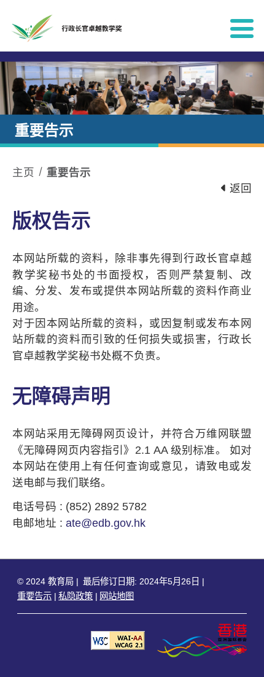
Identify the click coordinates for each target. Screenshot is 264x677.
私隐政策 (75, 596)
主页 (23, 172)
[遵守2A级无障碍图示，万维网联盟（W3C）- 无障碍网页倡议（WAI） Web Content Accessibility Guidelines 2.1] (118, 640)
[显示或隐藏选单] (242, 28)
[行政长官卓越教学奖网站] (110, 28)
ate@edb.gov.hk (106, 523)
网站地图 (116, 596)
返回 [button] (239, 188)
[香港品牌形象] (202, 640)
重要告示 (69, 172)
